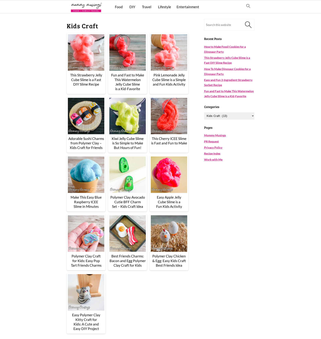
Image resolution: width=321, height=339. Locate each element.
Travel (146, 7)
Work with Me (213, 159)
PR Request (211, 141)
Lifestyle (164, 7)
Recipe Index (212, 153)
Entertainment (188, 7)
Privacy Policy (213, 147)
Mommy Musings (215, 135)
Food (119, 7)
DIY (132, 7)
